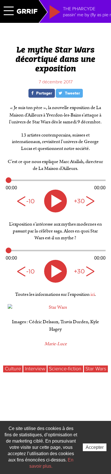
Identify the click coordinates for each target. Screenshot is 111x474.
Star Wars (95, 368)
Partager (43, 93)
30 (84, 201)
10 (27, 201)
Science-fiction (65, 368)
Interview (35, 368)
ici (93, 294)
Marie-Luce (55, 343)
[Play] (55, 201)
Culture (13, 368)
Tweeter (72, 93)
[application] (56, 184)
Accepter (95, 447)
